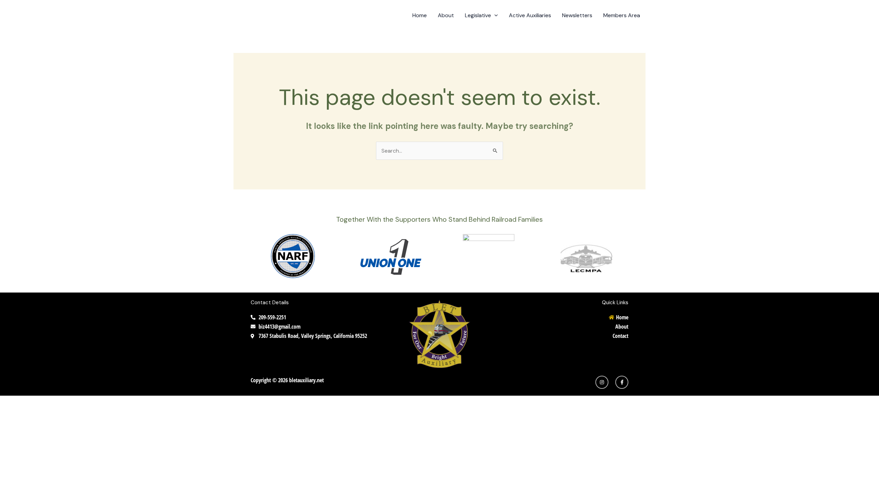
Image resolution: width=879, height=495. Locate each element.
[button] (494, 15)
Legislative (478, 15)
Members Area (621, 15)
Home (419, 15)
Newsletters (577, 15)
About (446, 15)
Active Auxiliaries (530, 15)
